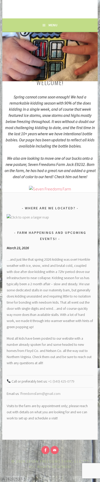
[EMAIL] (55, 450)
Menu (52, 25)
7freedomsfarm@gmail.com (40, 393)
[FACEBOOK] (45, 450)
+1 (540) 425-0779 (61, 381)
